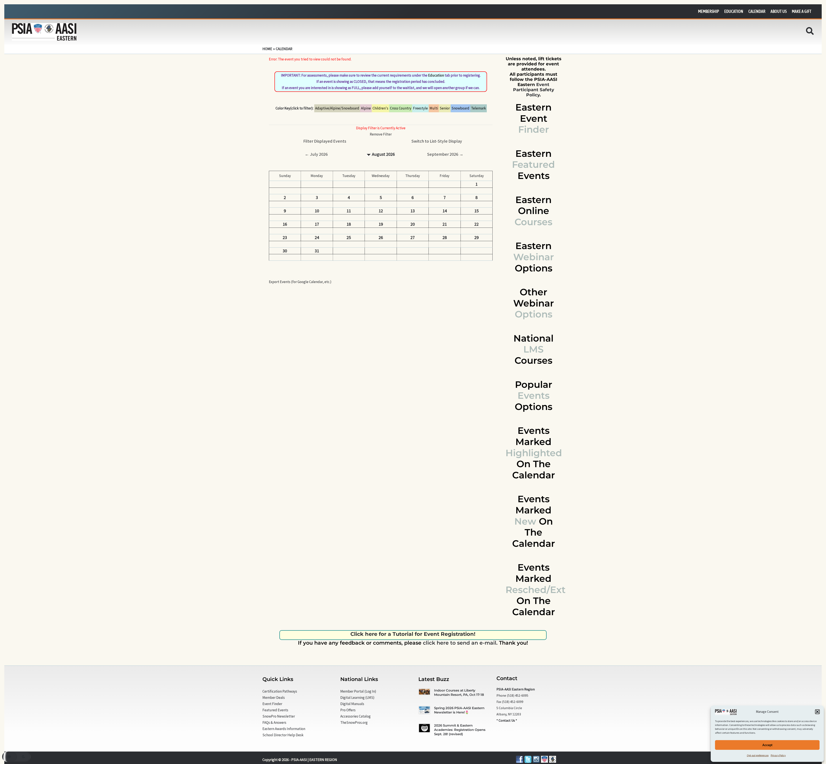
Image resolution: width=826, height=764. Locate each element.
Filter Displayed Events (324, 141)
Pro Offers (348, 710)
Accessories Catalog (355, 716)
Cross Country (400, 108)
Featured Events (275, 710)
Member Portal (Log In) (358, 691)
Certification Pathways (279, 691)
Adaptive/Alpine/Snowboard (337, 108)
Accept (767, 745)
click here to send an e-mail (459, 643)
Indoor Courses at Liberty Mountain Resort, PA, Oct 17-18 (459, 692)
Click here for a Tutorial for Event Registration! (412, 634)
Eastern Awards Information (283, 728)
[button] (817, 712)
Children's (380, 108)
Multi (434, 108)
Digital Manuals (352, 703)
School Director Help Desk (283, 735)
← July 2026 (316, 154)
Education (436, 75)
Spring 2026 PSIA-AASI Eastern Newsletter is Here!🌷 (459, 710)
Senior (445, 108)
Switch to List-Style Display (436, 141)
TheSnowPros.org (354, 722)
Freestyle (420, 108)
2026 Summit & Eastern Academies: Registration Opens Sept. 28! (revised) (459, 729)
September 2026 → (445, 154)
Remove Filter (381, 134)
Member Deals (273, 697)
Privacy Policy (778, 755)
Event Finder (272, 703)
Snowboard (460, 108)
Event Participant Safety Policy (533, 89)
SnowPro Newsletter (278, 716)
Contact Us (507, 720)
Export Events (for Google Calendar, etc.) (300, 281)
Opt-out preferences (758, 755)
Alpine (366, 108)
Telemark (478, 108)
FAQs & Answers (274, 722)
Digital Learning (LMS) (357, 697)
